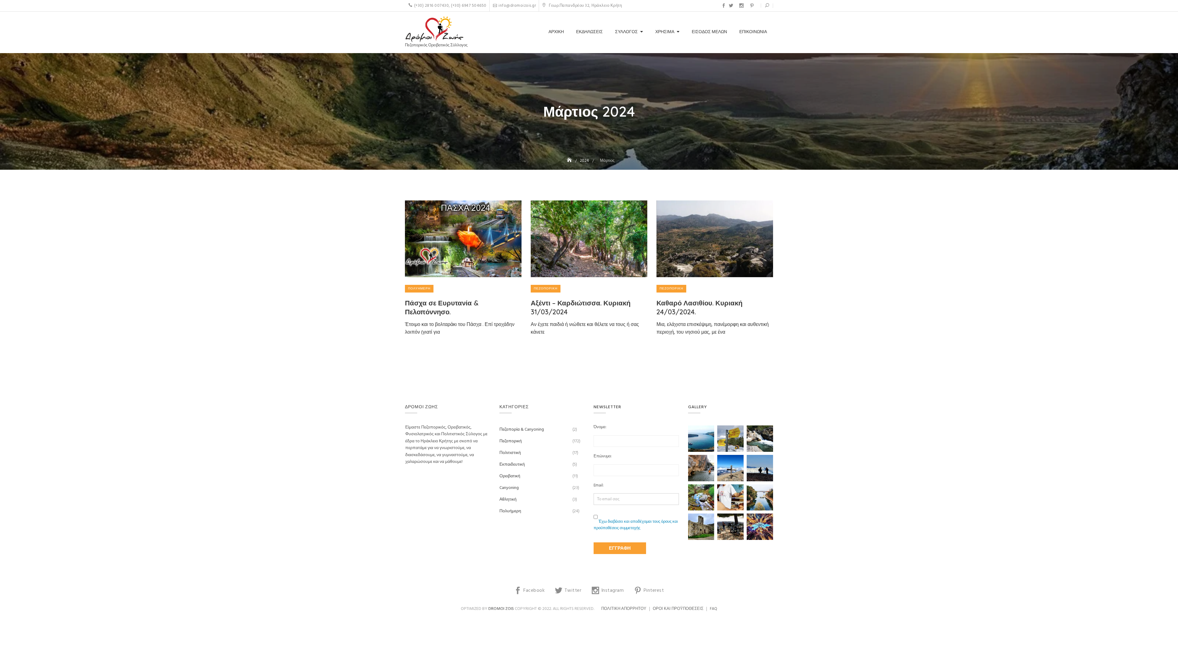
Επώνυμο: (603, 456)
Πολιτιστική (510, 452)
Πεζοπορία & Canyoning (521, 429)
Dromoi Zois (501, 608)
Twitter (731, 5)
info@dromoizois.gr (517, 5)
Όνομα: (600, 427)
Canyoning (509, 487)
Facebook (724, 5)
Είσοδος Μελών (709, 32)
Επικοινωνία (753, 32)
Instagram (741, 5)
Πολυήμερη (419, 288)
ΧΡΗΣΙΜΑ (664, 32)
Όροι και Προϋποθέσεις (678, 609)
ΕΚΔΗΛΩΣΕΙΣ (589, 32)
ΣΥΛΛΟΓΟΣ (626, 32)
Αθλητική (508, 499)
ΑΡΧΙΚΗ (556, 32)
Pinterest (752, 5)
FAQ (713, 609)
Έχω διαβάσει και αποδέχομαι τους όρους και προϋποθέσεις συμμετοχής (636, 524)
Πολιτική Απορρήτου (623, 609)
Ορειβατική (509, 476)
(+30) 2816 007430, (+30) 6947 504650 (450, 5)
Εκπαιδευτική (512, 464)
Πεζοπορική (545, 288)
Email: (599, 486)
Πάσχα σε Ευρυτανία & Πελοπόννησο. (442, 307)
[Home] (570, 160)
